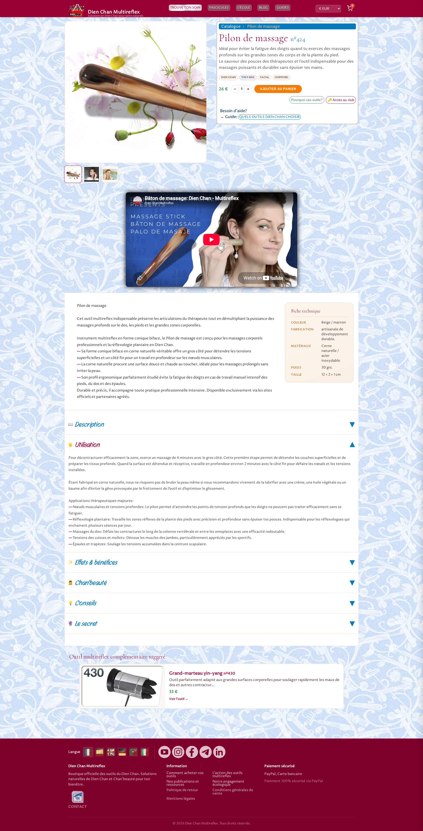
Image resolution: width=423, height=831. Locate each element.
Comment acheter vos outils (185, 775)
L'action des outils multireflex (227, 775)
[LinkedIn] (219, 752)
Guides (283, 8)
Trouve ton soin (185, 8)
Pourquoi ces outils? (306, 100)
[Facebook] (192, 752)
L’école (243, 8)
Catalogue (231, 26)
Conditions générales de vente (232, 792)
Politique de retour (182, 790)
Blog (263, 8)
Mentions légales (180, 799)
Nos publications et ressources (182, 783)
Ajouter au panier (278, 89)
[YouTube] (164, 752)
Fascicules (219, 8)
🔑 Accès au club (341, 100)
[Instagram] (178, 752)
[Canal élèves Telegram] (206, 752)
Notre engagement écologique (228, 783)
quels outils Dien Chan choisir (269, 117)
